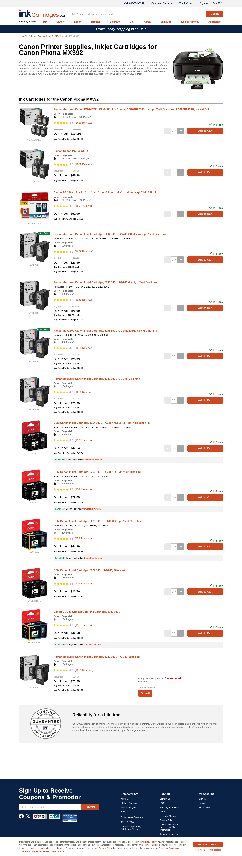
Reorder (202, 803)
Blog (123, 811)
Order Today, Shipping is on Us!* (121, 29)
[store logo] (43, 13)
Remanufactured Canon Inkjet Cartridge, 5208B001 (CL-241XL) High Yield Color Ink (105, 330)
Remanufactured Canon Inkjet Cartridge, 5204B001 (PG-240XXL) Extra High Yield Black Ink (110, 234)
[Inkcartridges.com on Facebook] (21, 817)
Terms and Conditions (169, 848)
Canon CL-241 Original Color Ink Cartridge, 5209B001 (87, 611)
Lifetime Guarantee (130, 803)
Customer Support (161, 3)
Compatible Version (92, 460)
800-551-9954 (136, 3)
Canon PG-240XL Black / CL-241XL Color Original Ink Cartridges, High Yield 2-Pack (105, 192)
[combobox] (146, 14)
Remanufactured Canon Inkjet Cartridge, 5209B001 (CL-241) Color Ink (97, 378)
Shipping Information (169, 807)
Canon (41, 36)
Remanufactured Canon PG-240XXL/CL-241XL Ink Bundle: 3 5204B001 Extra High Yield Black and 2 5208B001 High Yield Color (132, 109)
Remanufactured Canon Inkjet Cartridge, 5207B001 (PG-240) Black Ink (97, 656)
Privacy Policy (167, 820)
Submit (145, 693)
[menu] (121, 22)
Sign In (204, 3)
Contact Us (165, 799)
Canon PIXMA (51, 36)
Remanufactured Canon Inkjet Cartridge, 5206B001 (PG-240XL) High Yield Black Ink (105, 282)
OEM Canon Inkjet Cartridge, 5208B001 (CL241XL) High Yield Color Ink (97, 521)
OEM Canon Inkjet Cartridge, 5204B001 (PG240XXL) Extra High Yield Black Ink (102, 422)
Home (22, 36)
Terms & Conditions (169, 834)
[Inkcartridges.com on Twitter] (28, 817)
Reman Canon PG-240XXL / (71, 151)
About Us (125, 799)
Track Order (185, 3)
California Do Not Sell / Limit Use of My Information (170, 827)
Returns (163, 811)
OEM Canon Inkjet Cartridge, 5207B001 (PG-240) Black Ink (89, 570)
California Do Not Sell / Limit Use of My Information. (43, 851)
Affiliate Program (129, 807)
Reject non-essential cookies (208, 850)
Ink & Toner (31, 36)
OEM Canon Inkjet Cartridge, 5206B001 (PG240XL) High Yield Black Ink (97, 472)
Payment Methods (168, 816)
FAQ (162, 803)
